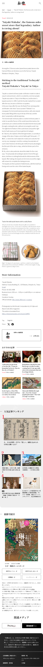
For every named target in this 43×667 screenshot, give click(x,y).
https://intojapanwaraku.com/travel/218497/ (16, 314)
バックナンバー (30, 577)
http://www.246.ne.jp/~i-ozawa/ (22, 300)
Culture (4, 397)
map (3, 287)
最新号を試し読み (30, 571)
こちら (32, 589)
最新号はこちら (10, 571)
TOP (3, 10)
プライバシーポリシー (9, 658)
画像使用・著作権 (8, 663)
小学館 (23, 663)
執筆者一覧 (25, 655)
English (10, 320)
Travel (9, 10)
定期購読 (10, 577)
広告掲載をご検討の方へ (9, 655)
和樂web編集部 (9, 62)
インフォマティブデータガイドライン (30, 659)
